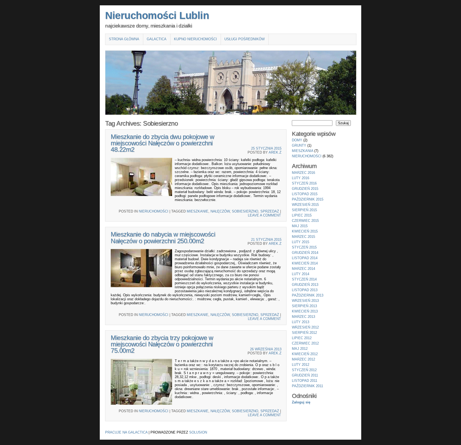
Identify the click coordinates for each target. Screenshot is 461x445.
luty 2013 (300, 322)
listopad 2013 (304, 290)
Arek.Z (275, 152)
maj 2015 (300, 226)
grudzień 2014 (305, 253)
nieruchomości (153, 211)
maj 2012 (300, 349)
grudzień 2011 (305, 375)
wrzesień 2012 (305, 327)
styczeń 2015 (304, 247)
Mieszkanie (197, 211)
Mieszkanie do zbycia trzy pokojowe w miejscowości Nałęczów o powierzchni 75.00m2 (162, 344)
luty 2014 (300, 274)
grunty (299, 145)
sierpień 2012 (304, 333)
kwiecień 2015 (305, 231)
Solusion (198, 432)
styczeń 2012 (304, 370)
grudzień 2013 (305, 285)
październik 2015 (307, 199)
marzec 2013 (303, 317)
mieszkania (302, 151)
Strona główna (124, 39)
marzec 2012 (303, 359)
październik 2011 (307, 386)
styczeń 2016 (304, 183)
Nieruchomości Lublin (157, 15)
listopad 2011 (304, 381)
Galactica (156, 39)
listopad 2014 (304, 258)
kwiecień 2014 (305, 263)
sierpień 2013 (304, 306)
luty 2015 (300, 242)
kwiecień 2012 (305, 354)
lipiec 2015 (302, 215)
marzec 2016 (303, 173)
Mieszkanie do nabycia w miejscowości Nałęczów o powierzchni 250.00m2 (163, 237)
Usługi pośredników (244, 39)
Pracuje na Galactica (126, 432)
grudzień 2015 (305, 189)
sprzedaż (269, 211)
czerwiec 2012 (305, 343)
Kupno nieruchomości (195, 39)
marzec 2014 (303, 269)
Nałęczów (220, 211)
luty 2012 (300, 365)
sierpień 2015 (304, 210)
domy (297, 140)
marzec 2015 (303, 237)
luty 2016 (300, 178)
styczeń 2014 (304, 279)
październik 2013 (307, 295)
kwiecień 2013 (305, 311)
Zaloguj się (301, 402)
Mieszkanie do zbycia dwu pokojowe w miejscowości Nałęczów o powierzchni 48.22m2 (162, 143)
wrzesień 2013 (305, 301)
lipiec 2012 (302, 338)
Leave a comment (264, 215)
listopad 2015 (304, 194)
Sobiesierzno (245, 211)
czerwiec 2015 (305, 221)
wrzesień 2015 (305, 205)
